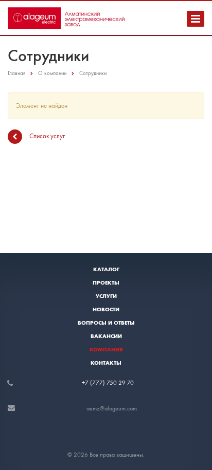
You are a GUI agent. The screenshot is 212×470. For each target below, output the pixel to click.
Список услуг (47, 135)
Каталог (106, 269)
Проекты (106, 282)
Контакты (106, 362)
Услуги (106, 295)
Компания (106, 349)
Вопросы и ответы (106, 322)
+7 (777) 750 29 (104, 383)
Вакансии (106, 336)
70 (130, 383)
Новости (106, 309)
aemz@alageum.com (111, 408)
